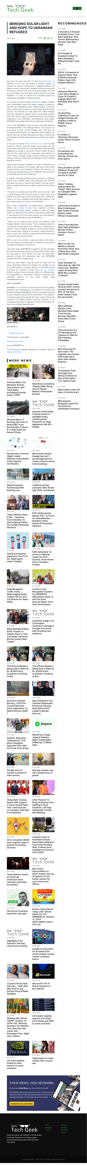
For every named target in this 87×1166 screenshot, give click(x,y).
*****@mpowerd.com (15, 333)
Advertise (48, 1128)
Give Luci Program (47, 270)
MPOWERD (36, 102)
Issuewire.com (44, 81)
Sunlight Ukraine (25, 208)
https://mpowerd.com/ (15, 341)
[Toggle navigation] (77, 8)
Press (47, 1125)
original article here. (14, 352)
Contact (48, 1130)
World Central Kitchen (33, 144)
